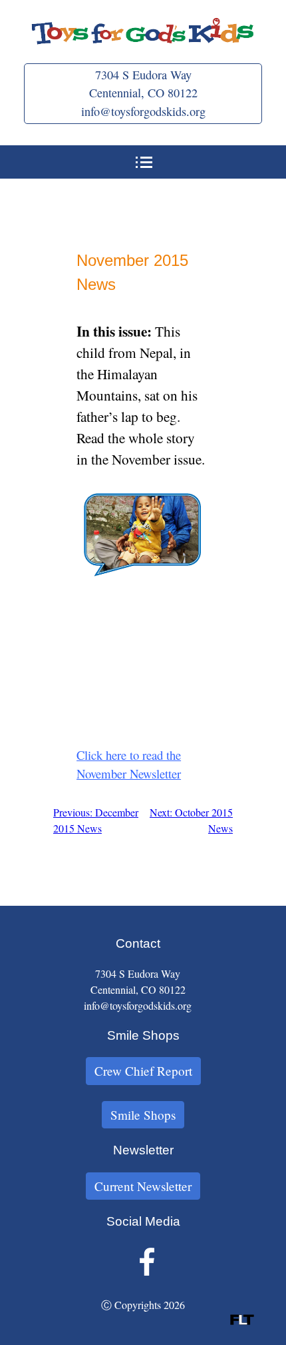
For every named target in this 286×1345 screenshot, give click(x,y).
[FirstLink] (242, 1321)
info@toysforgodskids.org (143, 111)
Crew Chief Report (143, 1070)
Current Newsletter (143, 1186)
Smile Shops (143, 1114)
